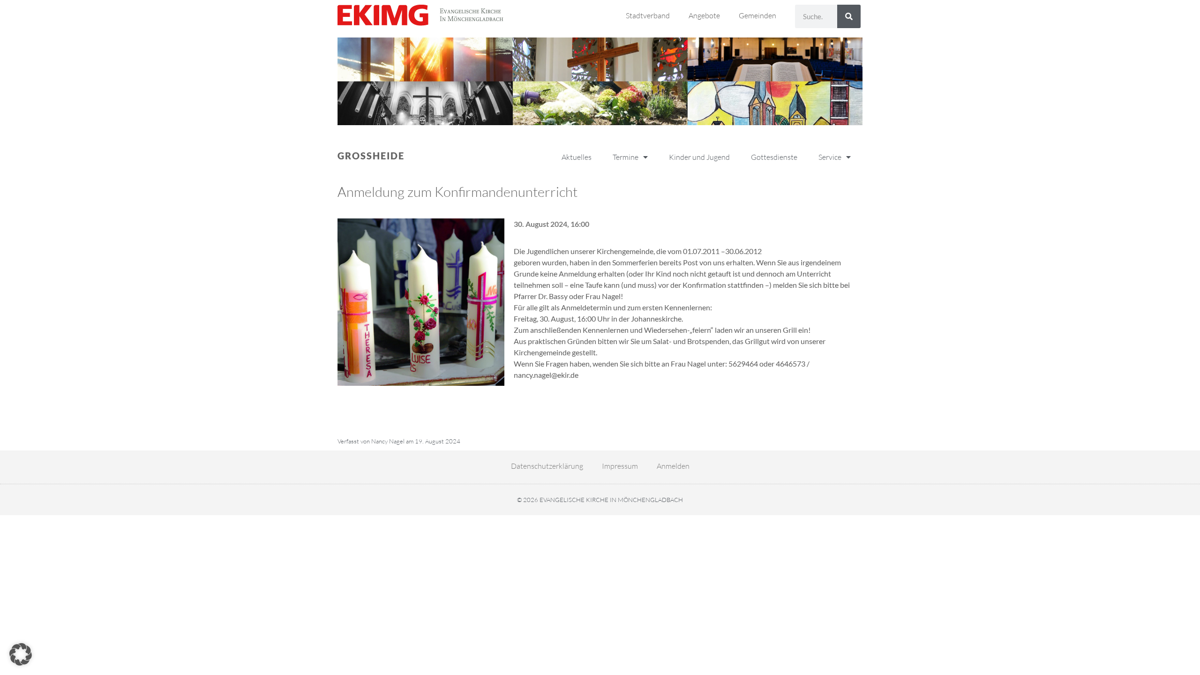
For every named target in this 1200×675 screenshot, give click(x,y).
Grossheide (371, 155)
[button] (20, 654)
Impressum (620, 466)
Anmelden (673, 466)
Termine (625, 157)
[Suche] (849, 16)
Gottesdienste (774, 157)
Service (829, 157)
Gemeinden (757, 15)
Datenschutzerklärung (547, 466)
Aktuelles (577, 157)
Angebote (704, 15)
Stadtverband (648, 15)
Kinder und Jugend (699, 157)
